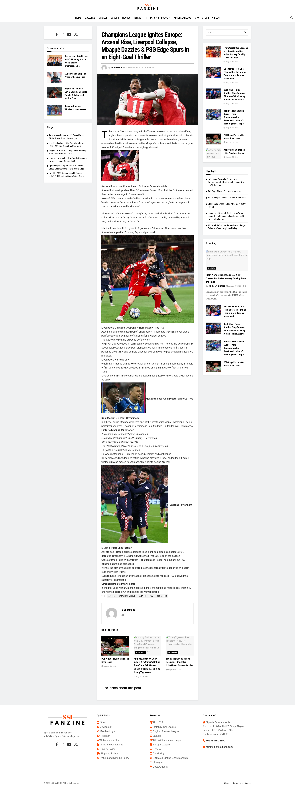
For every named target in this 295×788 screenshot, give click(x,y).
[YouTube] (69, 34)
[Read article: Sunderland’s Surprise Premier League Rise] (54, 77)
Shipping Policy (109, 753)
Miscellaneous (182, 17)
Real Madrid (162, 596)
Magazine (90, 17)
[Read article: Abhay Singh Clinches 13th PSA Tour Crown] (213, 153)
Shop (103, 722)
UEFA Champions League (167, 740)
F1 (145, 17)
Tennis (137, 17)
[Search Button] (291, 18)
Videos (216, 17)
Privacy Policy (107, 749)
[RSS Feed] (76, 34)
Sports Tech (202, 17)
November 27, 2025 (134, 67)
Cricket (103, 17)
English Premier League (166, 731)
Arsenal (111, 596)
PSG (151, 596)
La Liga (157, 736)
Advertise (237, 783)
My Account (106, 727)
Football (151, 67)
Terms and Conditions (111, 744)
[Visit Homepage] (147, 7)
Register (105, 736)
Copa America (160, 766)
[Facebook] (56, 34)
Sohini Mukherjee (216, 286)
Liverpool (142, 596)
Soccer (115, 17)
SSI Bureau (116, 67)
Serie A (157, 749)
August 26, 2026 (141, 677)
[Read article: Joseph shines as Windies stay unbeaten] (54, 110)
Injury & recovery (160, 17)
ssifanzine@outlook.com (219, 747)
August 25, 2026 (174, 670)
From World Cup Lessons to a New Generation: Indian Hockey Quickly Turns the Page (226, 278)
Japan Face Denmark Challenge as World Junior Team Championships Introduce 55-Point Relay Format (226, 216)
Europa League (161, 744)
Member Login (108, 731)
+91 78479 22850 (215, 740)
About (227, 783)
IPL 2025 (158, 722)
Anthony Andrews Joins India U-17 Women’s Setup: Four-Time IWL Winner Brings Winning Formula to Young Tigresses (147, 665)
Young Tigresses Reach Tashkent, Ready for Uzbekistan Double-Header (179, 662)
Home (78, 17)
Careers (247, 783)
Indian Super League (164, 727)
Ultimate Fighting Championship (170, 758)
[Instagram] (62, 34)
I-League (158, 762)
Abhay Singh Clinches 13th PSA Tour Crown (227, 197)
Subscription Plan (110, 740)
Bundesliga (159, 753)
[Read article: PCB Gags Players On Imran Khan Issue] (115, 646)
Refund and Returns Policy (114, 758)
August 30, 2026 (109, 666)
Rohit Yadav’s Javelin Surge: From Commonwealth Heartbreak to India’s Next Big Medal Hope (234, 117)
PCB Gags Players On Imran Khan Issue (225, 191)
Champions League (127, 596)
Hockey (126, 17)
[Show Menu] (3, 18)
